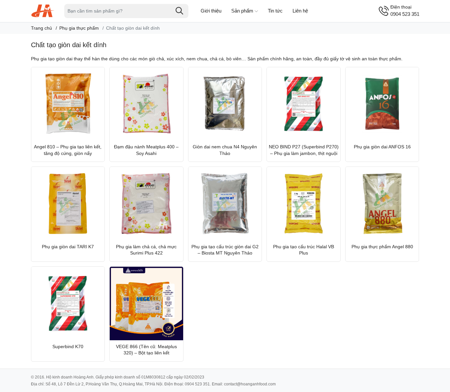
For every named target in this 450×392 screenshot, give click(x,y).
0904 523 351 (404, 10)
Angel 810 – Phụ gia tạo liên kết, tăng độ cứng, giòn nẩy (67, 150)
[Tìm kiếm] (179, 11)
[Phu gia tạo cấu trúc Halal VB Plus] (303, 203)
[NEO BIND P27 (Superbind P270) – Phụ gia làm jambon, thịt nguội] (303, 104)
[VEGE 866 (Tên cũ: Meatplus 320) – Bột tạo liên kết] (146, 303)
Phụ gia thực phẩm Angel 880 (382, 246)
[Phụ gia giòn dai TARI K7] (68, 203)
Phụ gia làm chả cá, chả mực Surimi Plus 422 (146, 250)
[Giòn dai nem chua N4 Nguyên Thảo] (225, 104)
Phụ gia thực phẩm (79, 28)
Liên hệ (300, 11)
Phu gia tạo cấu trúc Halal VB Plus (303, 250)
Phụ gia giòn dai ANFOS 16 (382, 146)
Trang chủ (41, 28)
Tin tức (275, 11)
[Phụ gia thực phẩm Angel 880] (382, 203)
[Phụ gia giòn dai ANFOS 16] (382, 104)
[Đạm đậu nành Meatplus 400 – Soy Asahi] (146, 104)
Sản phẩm (242, 11)
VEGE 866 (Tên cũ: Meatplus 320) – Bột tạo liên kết (146, 350)
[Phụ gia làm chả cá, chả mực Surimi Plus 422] (146, 203)
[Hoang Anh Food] (43, 10)
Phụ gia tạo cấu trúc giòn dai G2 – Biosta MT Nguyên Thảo (225, 250)
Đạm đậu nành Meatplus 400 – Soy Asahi (146, 150)
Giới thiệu (211, 11)
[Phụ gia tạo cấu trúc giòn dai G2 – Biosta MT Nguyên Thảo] (225, 203)
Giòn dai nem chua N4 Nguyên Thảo (225, 150)
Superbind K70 (67, 346)
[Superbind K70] (68, 303)
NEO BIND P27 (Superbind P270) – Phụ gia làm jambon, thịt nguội (304, 150)
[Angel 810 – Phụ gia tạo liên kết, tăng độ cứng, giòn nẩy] (68, 104)
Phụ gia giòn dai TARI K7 (68, 246)
